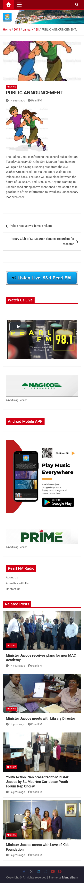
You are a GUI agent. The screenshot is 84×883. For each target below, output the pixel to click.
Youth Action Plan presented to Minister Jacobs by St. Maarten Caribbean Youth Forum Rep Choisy (37, 781)
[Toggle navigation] (19, 4)
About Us (12, 577)
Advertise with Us (17, 583)
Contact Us (13, 589)
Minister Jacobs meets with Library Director (40, 718)
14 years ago (17, 100)
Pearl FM (36, 100)
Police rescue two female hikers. (31, 226)
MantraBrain (70, 877)
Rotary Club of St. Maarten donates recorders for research (42, 241)
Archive (11, 87)
